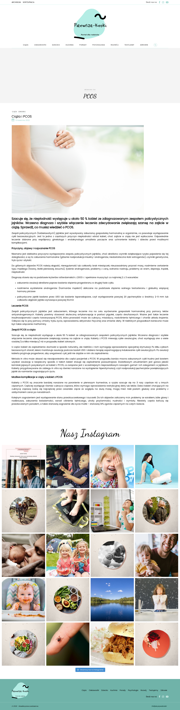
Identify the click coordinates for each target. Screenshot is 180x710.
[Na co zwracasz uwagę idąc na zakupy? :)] (68, 599)
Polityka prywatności (159, 706)
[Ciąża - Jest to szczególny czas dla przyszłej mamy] (156, 466)
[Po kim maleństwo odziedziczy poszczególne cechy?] (23, 555)
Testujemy (129, 45)
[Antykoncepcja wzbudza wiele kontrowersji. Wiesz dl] (156, 644)
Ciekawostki (40, 45)
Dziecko (56, 45)
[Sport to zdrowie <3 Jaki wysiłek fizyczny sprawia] (23, 511)
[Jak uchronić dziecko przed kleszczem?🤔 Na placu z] (68, 644)
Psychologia (98, 45)
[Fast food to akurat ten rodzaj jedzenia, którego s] (112, 644)
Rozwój (115, 45)
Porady (83, 45)
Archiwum (16, 2)
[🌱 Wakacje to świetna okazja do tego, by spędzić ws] (68, 555)
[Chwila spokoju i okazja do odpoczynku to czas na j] (112, 599)
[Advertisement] (90, 70)
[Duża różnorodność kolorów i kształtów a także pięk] (112, 466)
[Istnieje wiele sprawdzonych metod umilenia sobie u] (156, 555)
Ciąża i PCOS (22, 116)
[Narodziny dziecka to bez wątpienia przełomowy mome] (23, 599)
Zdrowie (144, 45)
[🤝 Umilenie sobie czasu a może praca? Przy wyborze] (112, 511)
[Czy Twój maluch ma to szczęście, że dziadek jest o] (156, 511)
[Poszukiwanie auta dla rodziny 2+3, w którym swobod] (68, 466)
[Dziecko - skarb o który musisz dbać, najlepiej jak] (112, 555)
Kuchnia (70, 45)
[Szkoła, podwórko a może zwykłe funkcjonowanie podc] (156, 599)
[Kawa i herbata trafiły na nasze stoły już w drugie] (23, 466)
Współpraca (28, 2)
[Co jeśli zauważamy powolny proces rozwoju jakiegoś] (68, 511)
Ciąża (25, 45)
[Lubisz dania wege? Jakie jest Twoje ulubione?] (23, 644)
